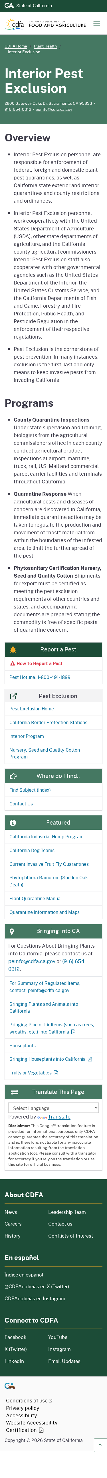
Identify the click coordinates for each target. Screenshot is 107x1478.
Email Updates (64, 1361)
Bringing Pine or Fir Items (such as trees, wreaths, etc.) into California (51, 1028)
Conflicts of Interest (70, 1235)
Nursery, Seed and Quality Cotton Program (44, 753)
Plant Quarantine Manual (35, 898)
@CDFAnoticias (37, 1286)
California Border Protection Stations (48, 722)
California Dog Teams (31, 850)
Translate (59, 1116)
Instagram (59, 1349)
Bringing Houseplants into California (47, 1059)
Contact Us (21, 803)
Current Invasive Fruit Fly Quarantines (49, 864)
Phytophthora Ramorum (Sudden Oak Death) (48, 881)
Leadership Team (67, 1212)
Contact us (60, 1223)
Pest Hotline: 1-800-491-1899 (39, 677)
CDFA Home (16, 46)
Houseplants (22, 1045)
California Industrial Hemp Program (46, 836)
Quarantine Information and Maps (44, 912)
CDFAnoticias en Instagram (35, 1298)
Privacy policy (22, 1408)
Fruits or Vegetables (30, 1072)
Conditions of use (27, 1400)
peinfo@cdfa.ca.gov (54, 109)
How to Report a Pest (39, 663)
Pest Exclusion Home (31, 708)
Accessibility (21, 1415)
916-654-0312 (18, 109)
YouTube (57, 1337)
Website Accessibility (32, 1426)
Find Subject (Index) (30, 790)
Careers (23, 1223)
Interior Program (26, 736)
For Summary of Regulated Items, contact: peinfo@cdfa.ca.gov (44, 986)
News (23, 1212)
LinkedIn (14, 1361)
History (23, 1235)
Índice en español (24, 1274)
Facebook (16, 1337)
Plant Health (45, 46)
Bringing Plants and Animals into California (43, 1007)
